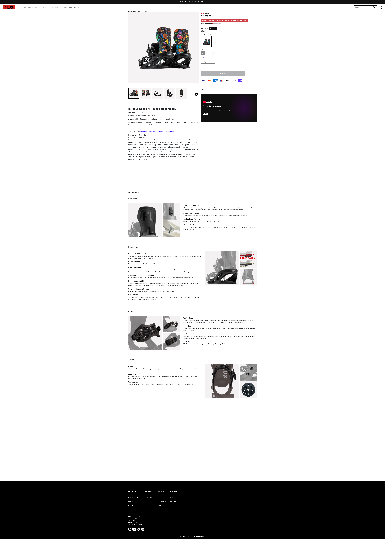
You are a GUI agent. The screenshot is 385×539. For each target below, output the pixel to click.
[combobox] (364, 7)
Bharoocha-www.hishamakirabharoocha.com (157, 132)
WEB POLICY (132, 518)
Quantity (203, 62)
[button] (196, 94)
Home (130, 11)
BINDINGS (136, 11)
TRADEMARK (132, 520)
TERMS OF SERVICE (135, 524)
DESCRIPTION (133, 522)
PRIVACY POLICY (134, 516)
